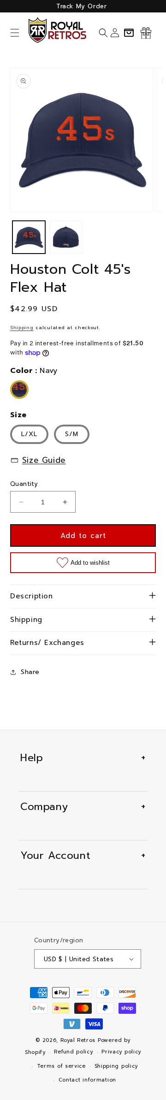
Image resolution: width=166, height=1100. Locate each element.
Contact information (87, 1080)
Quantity (24, 483)
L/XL (29, 434)
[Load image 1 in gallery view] (28, 237)
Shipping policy (116, 1066)
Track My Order (81, 6)
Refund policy (73, 1052)
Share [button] (30, 672)
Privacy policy (121, 1052)
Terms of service (61, 1066)
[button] (15, 33)
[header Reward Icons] (146, 33)
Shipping (22, 327)
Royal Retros (77, 1040)
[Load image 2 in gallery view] (66, 237)
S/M (71, 434)
